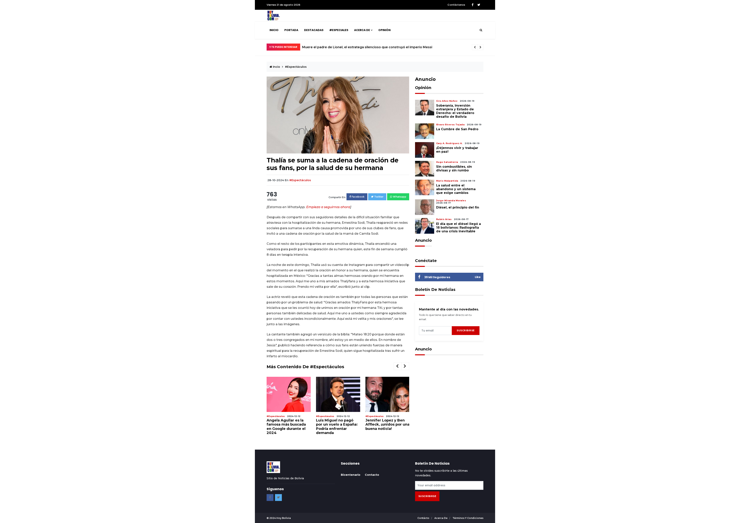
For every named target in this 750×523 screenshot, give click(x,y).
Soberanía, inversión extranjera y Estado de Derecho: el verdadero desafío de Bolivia (455, 111)
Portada (291, 30)
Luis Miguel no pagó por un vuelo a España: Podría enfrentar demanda (337, 426)
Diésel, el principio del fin (457, 207)
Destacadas (313, 30)
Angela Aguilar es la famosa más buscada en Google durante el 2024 (286, 426)
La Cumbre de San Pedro (457, 129)
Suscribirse (466, 330)
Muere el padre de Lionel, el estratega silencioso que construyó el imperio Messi (367, 47)
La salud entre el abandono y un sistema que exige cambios (456, 189)
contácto (423, 518)
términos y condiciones (468, 518)
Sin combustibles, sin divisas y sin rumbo (454, 168)
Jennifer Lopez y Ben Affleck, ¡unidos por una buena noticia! (387, 424)
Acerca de (362, 30)
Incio (276, 67)
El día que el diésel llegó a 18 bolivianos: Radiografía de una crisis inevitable (458, 227)
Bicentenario (350, 475)
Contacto (372, 475)
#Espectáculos (296, 67)
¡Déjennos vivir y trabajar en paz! (457, 149)
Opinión (384, 30)
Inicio (274, 30)
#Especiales (338, 30)
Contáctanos (456, 5)
